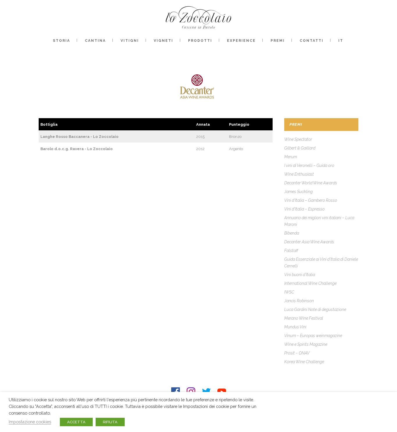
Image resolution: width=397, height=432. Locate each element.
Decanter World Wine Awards (310, 183)
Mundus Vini (295, 327)
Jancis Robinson (299, 300)
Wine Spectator (298, 139)
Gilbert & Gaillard (299, 148)
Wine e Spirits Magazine (305, 344)
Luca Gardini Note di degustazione (315, 309)
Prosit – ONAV (297, 353)
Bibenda (291, 233)
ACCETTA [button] (76, 422)
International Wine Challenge (310, 283)
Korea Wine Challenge (304, 361)
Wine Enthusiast (299, 174)
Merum (290, 156)
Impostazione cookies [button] (30, 421)
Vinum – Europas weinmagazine (313, 335)
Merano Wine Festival (303, 318)
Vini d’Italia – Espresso (304, 209)
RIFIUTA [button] (110, 422)
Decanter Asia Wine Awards (309, 242)
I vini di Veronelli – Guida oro (309, 165)
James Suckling (298, 191)
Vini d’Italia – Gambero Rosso (310, 200)
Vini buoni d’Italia (299, 274)
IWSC (289, 292)
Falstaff (291, 250)
